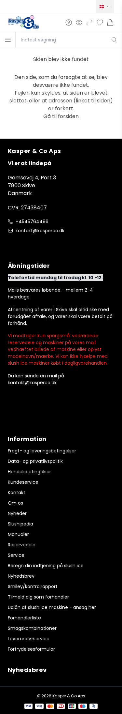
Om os (15, 503)
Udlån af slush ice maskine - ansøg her (52, 607)
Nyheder (17, 513)
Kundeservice (23, 482)
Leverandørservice (28, 638)
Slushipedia (20, 524)
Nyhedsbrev (21, 576)
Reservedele (21, 544)
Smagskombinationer (32, 628)
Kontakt (16, 492)
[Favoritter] (100, 22)
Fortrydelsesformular (31, 649)
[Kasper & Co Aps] (23, 22)
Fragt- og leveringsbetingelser (42, 451)
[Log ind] (69, 22)
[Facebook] (12, 244)
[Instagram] (25, 244)
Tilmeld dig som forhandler (38, 597)
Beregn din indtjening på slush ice (46, 565)
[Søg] (114, 40)
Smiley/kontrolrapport (33, 586)
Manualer (18, 534)
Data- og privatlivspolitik (35, 461)
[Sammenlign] (89, 22)
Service (16, 555)
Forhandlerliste (24, 618)
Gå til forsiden (61, 116)
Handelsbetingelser (29, 471)
